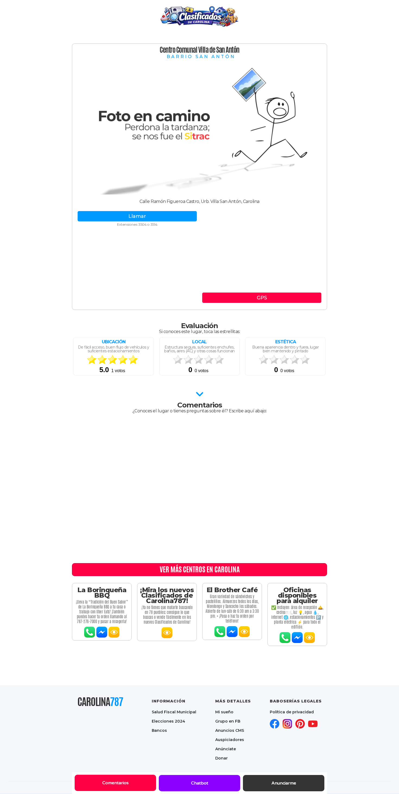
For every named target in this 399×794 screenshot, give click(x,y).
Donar (221, 758)
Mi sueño (224, 712)
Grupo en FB (227, 721)
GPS (262, 298)
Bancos (159, 730)
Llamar (137, 216)
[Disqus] (199, 490)
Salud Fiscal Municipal (174, 712)
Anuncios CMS (229, 730)
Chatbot (199, 783)
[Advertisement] (261, 252)
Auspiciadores (229, 739)
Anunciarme (283, 783)
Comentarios (115, 783)
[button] (228, 16)
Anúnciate (225, 749)
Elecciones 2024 (168, 721)
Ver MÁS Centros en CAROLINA (200, 569)
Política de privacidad (292, 712)
